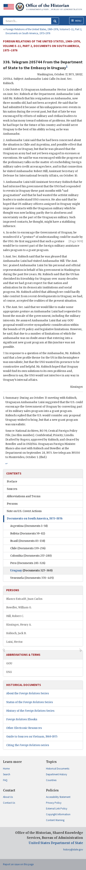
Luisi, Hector (14, 642)
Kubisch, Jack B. (16, 633)
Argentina (29, 526)
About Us (8, 797)
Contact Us (9, 802)
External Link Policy (56, 808)
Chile (27, 548)
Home (6, 768)
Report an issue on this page (18, 864)
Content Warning (55, 820)
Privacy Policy (53, 802)
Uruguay (31, 570)
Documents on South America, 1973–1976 (35, 518)
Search (6, 774)
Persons (12, 503)
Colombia (31, 555)
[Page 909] (76, 241)
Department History (56, 774)
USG (9, 672)
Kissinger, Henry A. (18, 624)
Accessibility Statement (58, 797)
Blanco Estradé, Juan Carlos (24, 599)
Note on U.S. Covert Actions (24, 511)
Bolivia (27, 533)
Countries (51, 780)
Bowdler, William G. (19, 607)
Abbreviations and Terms (23, 496)
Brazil (27, 541)
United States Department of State (56, 843)
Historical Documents (57, 768)
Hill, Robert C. (15, 616)
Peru (27, 563)
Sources (12, 489)
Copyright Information (58, 814)
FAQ (5, 780)
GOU (9, 663)
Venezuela (32, 578)
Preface (12, 481)
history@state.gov (73, 849)
